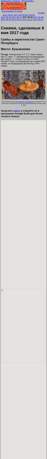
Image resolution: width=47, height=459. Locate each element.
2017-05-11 (17, 20)
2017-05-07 (17, 17)
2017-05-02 (19, 15)
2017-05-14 (38, 20)
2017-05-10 (6, 20)
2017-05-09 (38, 17)
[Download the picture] (23, 99)
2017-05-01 (8, 15)
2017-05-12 (27, 20)
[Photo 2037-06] (2, 102)
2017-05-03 (29, 15)
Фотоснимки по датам (12, 11)
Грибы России (14, 6)
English (41, 13)
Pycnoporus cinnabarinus (25, 102)
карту (16, 110)
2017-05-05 (6, 17)
